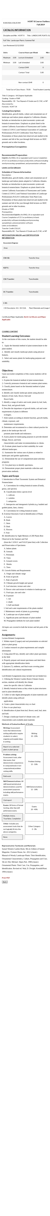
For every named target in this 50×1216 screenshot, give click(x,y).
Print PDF (6, 878)
